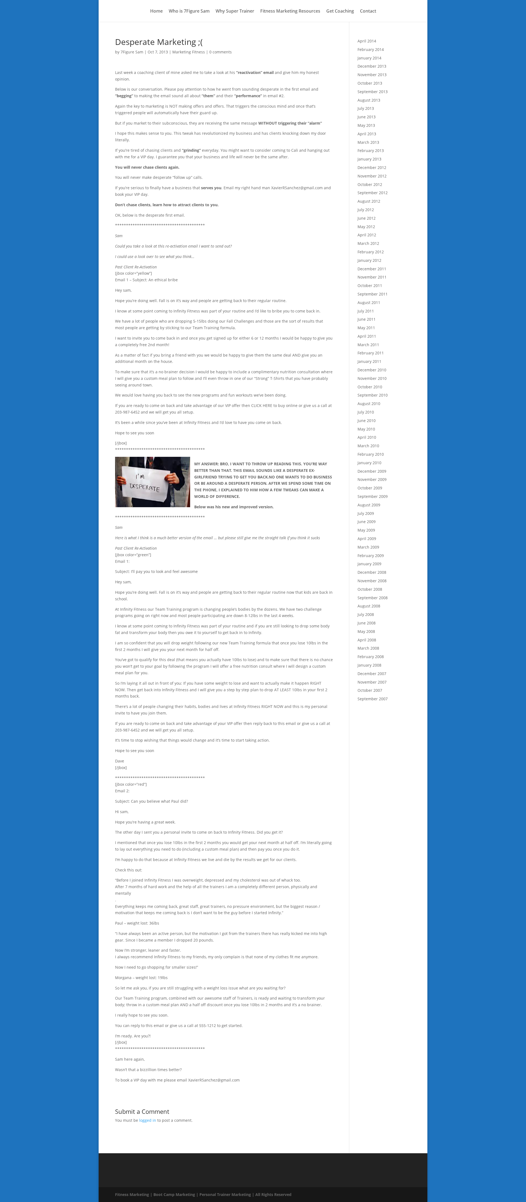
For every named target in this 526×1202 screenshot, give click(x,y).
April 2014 (367, 41)
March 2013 (368, 142)
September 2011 (373, 294)
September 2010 (373, 395)
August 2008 (369, 606)
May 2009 (366, 530)
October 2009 (370, 487)
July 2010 (366, 412)
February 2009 (371, 555)
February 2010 (371, 454)
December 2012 (372, 167)
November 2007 (372, 682)
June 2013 (367, 116)
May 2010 (366, 429)
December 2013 (372, 66)
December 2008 (372, 572)
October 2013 (370, 83)
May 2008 (366, 631)
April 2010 (367, 437)
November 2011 (372, 277)
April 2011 (367, 336)
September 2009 (373, 496)
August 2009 (369, 504)
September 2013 (373, 91)
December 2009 (372, 471)
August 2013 (369, 100)
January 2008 (369, 665)
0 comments (220, 51)
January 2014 (369, 58)
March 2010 (368, 445)
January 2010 (369, 462)
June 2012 (367, 218)
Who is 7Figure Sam (189, 11)
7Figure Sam (132, 51)
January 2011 (369, 361)
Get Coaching (340, 11)
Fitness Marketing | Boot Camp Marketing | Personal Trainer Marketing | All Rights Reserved (203, 1194)
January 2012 (369, 260)
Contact (368, 11)
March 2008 (368, 648)
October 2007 (370, 690)
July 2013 (366, 108)
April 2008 (367, 639)
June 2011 (367, 319)
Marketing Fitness (188, 51)
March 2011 (368, 344)
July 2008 (366, 614)
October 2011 (370, 285)
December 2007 (372, 673)
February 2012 (371, 251)
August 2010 (369, 403)
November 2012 (372, 176)
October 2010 (370, 386)
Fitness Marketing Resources (290, 11)
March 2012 (368, 243)
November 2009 (372, 479)
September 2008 (373, 597)
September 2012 (373, 192)
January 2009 (369, 563)
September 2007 (373, 698)
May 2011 (366, 327)
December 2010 (372, 369)
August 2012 (369, 201)
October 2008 (370, 589)
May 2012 (366, 226)
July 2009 (366, 513)
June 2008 (367, 623)
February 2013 (371, 150)
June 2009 (367, 521)
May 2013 (366, 125)
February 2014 (371, 49)
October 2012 (370, 184)
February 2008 (371, 656)
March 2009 (368, 547)
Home (156, 11)
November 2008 (372, 580)
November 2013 (372, 74)
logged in (147, 1120)
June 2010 (367, 420)
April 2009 (367, 538)
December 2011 (372, 268)
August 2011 (369, 302)
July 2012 (366, 209)
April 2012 (367, 234)
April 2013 (367, 133)
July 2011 (366, 311)
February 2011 (371, 352)
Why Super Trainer (235, 11)
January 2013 (369, 159)
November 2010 (372, 378)
